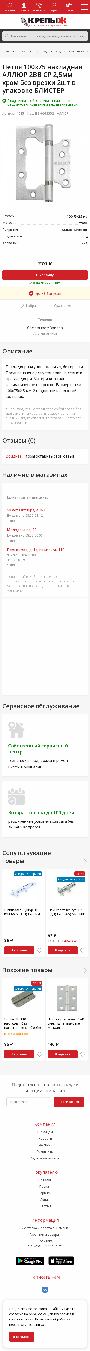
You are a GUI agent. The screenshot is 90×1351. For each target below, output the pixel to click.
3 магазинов (47, 333)
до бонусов (48, 293)
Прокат (45, 1186)
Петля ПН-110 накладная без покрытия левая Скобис (23, 1023)
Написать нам (45, 1277)
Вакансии (45, 1145)
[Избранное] (39, 951)
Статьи (45, 1206)
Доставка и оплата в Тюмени (45, 1228)
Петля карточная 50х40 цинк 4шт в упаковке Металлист (66, 1023)
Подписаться (68, 1102)
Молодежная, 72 (21, 529)
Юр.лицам (45, 1132)
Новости (45, 1138)
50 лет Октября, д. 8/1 (26, 510)
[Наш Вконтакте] (45, 1290)
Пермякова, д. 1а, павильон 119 (35, 549)
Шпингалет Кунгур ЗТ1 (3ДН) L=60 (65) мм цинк (66, 912)
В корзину (45, 275)
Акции (45, 1199)
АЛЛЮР (63, 113)
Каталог (45, 1180)
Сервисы (45, 1193)
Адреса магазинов (45, 1158)
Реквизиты (45, 1151)
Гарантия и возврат (45, 1234)
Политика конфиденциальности (45, 1243)
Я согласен (22, 1336)
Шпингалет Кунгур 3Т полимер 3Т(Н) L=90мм (22, 912)
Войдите (14, 456)
